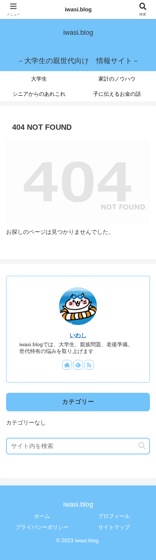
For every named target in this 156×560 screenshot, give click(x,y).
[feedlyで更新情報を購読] (78, 365)
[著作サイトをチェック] (67, 365)
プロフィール (114, 516)
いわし (78, 335)
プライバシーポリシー (42, 527)
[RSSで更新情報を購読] (89, 365)
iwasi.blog (78, 9)
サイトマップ (114, 527)
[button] (142, 446)
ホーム (42, 516)
